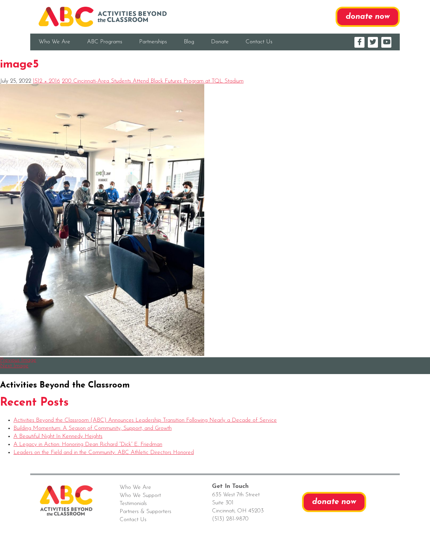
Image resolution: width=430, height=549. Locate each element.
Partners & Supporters (145, 511)
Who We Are (54, 42)
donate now (368, 17)
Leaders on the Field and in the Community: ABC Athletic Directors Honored (103, 452)
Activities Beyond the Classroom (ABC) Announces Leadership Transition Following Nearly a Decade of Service (145, 420)
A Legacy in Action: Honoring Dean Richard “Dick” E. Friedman (87, 444)
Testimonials (133, 503)
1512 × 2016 (46, 81)
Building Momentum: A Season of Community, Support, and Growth (92, 428)
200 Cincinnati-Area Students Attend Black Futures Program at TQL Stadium (153, 81)
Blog (189, 42)
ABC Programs (104, 42)
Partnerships (153, 42)
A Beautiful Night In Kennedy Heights (57, 436)
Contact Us (259, 42)
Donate (220, 42)
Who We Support (140, 495)
